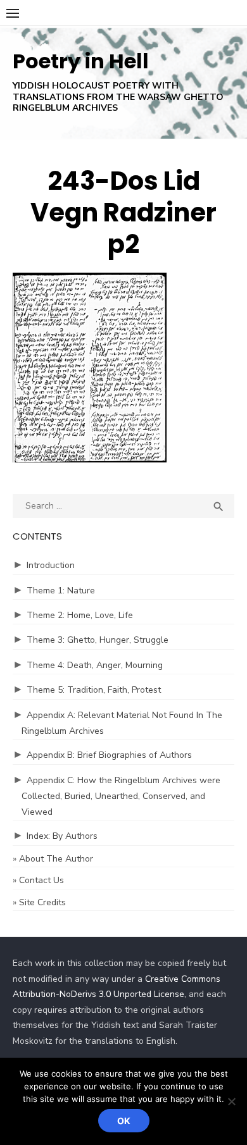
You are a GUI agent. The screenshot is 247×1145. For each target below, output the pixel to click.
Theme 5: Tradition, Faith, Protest (94, 690)
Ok (123, 1120)
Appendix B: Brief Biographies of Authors (109, 755)
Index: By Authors (62, 836)
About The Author (56, 859)
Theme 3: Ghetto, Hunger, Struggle (97, 640)
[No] (231, 1101)
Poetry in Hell (81, 61)
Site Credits (42, 902)
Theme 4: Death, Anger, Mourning (95, 665)
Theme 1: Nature (61, 591)
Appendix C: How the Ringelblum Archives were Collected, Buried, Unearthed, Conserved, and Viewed (121, 796)
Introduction (51, 565)
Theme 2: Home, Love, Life (80, 615)
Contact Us (41, 880)
